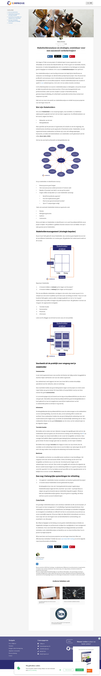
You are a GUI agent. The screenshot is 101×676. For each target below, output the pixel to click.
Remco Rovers (61, 41)
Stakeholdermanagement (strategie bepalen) (14, 14)
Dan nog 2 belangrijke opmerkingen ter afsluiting (14, 20)
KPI (83, 433)
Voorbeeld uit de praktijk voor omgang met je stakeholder (15, 17)
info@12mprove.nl (44, 654)
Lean (66, 43)
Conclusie (10, 23)
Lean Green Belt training (67, 539)
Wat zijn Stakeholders (13, 12)
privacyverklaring (32, 670)
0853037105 (43, 651)
